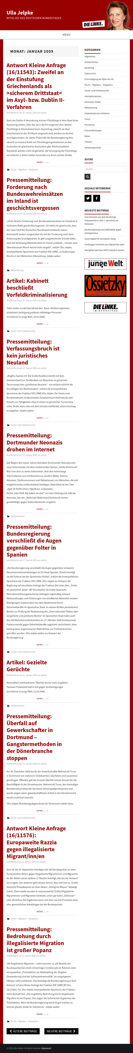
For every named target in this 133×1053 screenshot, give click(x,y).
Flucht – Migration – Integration (99, 85)
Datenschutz (90, 73)
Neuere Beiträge (60, 1031)
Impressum (46, 1048)
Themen (88, 142)
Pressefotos (90, 125)
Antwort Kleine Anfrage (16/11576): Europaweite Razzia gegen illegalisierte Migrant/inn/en (36, 842)
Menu (67, 34)
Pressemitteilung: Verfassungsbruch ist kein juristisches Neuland (33, 352)
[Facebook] (96, 198)
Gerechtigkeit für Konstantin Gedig (100, 239)
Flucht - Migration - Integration (24, 169)
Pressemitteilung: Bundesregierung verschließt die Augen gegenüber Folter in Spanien (34, 540)
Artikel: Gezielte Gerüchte (27, 666)
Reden (87, 136)
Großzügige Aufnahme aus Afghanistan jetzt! (105, 244)
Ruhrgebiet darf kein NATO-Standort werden (104, 250)
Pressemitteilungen (93, 130)
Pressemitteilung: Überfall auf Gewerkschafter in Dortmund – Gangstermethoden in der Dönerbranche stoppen (34, 737)
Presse (87, 119)
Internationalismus (93, 96)
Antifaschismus (17, 516)
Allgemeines (90, 56)
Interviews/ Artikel (93, 102)
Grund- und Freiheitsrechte (23, 331)
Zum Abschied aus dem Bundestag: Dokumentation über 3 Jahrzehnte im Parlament (101, 220)
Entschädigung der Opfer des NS (99, 79)
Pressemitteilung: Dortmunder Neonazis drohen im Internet (35, 442)
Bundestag (89, 68)
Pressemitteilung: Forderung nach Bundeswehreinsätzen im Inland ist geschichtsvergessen (35, 193)
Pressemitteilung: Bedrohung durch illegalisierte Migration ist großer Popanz (35, 940)
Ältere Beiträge (24, 1031)
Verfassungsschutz (93, 147)
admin (44, 112)
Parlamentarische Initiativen (97, 113)
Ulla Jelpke (20, 12)
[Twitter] (88, 198)
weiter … (43, 162)
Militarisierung (17, 270)
